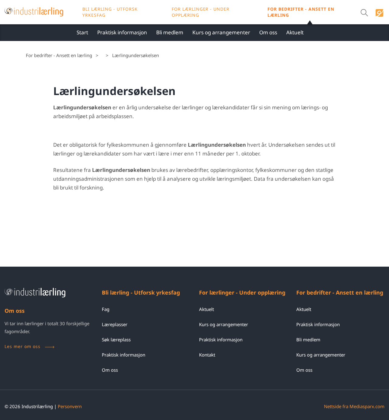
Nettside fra (354, 406)
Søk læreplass (116, 339)
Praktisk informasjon (122, 32)
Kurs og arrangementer (221, 32)
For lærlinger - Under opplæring (242, 292)
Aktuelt (295, 32)
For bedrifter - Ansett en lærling (300, 12)
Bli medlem (169, 32)
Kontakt (207, 355)
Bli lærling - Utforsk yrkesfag (110, 12)
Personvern (70, 406)
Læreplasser (114, 324)
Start (82, 32)
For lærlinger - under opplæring (201, 12)
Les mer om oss (22, 346)
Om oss (268, 32)
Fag (105, 309)
